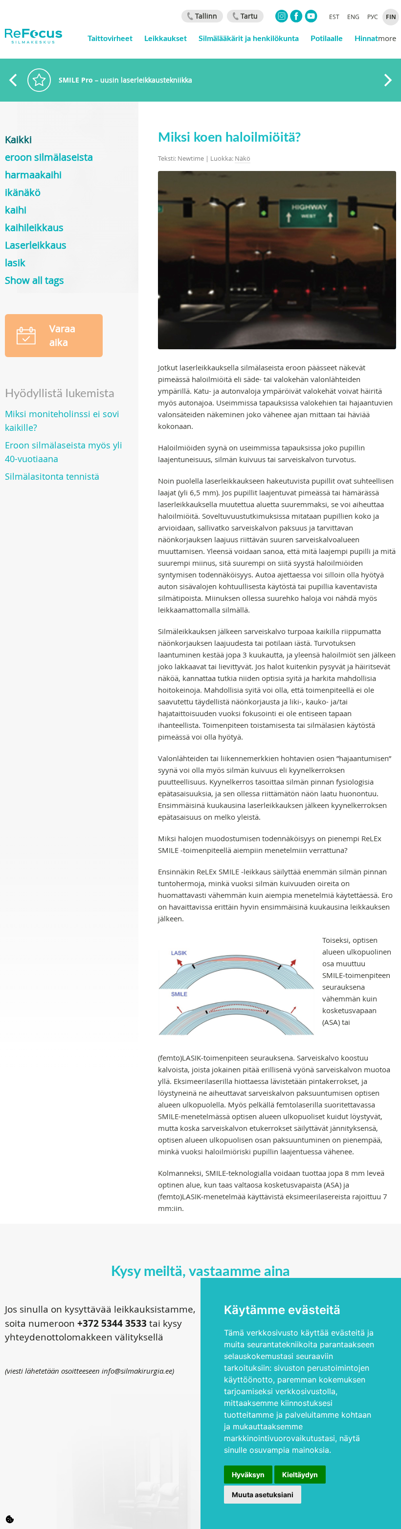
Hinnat (366, 37)
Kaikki (18, 139)
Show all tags (34, 280)
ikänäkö (23, 192)
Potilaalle (327, 37)
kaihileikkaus (34, 227)
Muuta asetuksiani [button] (262, 1494)
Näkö (242, 158)
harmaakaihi (33, 174)
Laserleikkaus (36, 245)
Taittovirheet (110, 37)
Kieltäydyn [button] (300, 1474)
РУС (372, 17)
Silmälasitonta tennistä (52, 476)
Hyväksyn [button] (248, 1474)
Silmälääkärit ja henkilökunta (249, 37)
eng (353, 17)
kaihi (15, 209)
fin (391, 17)
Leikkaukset (165, 37)
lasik (15, 262)
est (334, 17)
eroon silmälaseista (49, 157)
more (387, 38)
